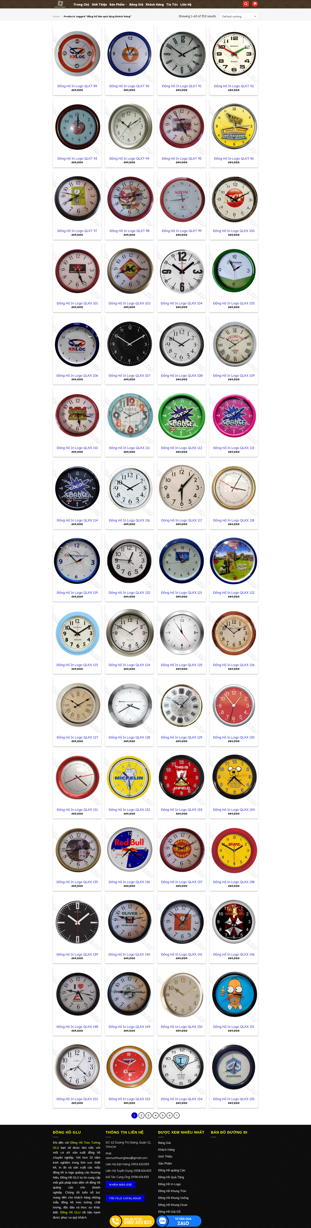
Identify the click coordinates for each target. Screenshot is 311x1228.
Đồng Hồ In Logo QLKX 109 (234, 375)
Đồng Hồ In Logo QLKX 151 (233, 1027)
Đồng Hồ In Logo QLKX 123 (77, 665)
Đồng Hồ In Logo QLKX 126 (233, 665)
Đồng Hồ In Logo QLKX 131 (77, 810)
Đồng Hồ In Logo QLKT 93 (77, 158)
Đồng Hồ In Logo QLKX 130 (234, 737)
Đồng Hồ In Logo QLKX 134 (234, 810)
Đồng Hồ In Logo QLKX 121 (181, 593)
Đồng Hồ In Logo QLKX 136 (129, 882)
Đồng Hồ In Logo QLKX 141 (181, 954)
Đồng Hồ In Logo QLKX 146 (234, 954)
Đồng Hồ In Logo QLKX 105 (234, 303)
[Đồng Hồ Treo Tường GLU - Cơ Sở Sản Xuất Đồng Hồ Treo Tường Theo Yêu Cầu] (60, 4)
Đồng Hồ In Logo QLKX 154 (181, 1099)
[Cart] (255, 4)
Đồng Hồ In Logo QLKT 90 (129, 86)
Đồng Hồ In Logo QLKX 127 (77, 737)
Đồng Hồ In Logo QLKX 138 (233, 882)
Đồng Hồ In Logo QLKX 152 (77, 1099)
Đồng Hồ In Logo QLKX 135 (77, 882)
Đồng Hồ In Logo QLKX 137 (181, 882)
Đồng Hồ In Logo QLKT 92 (234, 86)
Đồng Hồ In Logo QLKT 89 (77, 86)
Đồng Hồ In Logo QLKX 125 (181, 665)
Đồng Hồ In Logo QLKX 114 (77, 520)
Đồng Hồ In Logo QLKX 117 (181, 520)
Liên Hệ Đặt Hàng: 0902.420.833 (127, 1164)
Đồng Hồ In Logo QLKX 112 (181, 448)
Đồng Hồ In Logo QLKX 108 (181, 375)
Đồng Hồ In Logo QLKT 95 (182, 158)
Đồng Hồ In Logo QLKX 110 (77, 448)
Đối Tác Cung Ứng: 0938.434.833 (127, 1177)
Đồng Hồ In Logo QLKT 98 (129, 231)
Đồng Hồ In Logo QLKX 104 (181, 303)
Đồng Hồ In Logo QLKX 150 (181, 1027)
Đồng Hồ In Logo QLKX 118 (233, 520)
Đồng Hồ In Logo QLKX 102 (129, 303)
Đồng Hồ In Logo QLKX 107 (129, 375)
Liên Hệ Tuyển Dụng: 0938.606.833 (128, 1170)
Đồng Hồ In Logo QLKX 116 (129, 520)
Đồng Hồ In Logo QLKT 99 (182, 231)
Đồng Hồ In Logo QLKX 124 (129, 665)
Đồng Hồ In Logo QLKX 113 (233, 448)
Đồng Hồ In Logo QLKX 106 (77, 375)
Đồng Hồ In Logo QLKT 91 (181, 86)
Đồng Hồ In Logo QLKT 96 (234, 158)
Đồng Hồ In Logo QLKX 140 (129, 954)
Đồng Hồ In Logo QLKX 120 (129, 593)
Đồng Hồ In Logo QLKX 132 (129, 810)
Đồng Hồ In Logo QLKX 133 (181, 810)
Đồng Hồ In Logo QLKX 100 (234, 231)
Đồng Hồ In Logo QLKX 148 (77, 1027)
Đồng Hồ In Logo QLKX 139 (77, 954)
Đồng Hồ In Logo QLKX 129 (181, 737)
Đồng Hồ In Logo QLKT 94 (129, 158)
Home (56, 16)
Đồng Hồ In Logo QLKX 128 (129, 737)
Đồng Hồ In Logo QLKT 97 (77, 231)
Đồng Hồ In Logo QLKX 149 (129, 1027)
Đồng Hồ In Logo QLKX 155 (233, 1099)
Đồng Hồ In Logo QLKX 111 (129, 448)
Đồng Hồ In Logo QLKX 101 (77, 303)
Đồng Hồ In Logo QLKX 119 (77, 593)
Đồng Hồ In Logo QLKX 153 (129, 1099)
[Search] (246, 4)
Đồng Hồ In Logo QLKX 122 (233, 593)
